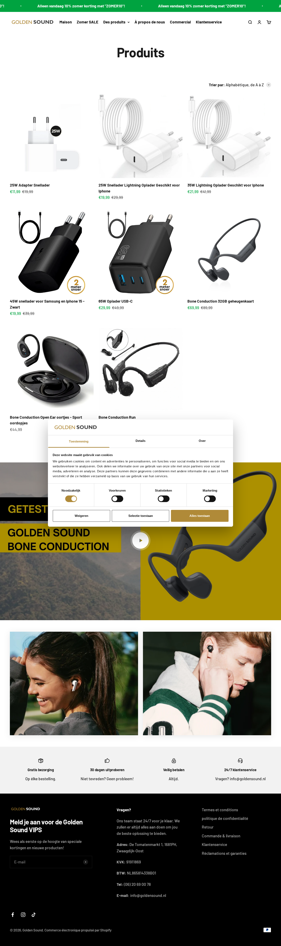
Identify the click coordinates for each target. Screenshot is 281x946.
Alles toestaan (199, 515)
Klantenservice (209, 22)
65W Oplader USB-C (116, 301)
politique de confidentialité (225, 818)
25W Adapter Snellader (30, 185)
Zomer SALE (87, 22)
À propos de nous (150, 22)
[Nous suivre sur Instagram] (23, 914)
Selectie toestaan (140, 515)
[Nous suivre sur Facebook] (12, 914)
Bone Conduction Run (117, 417)
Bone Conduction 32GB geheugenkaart (220, 301)
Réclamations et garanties (224, 853)
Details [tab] (141, 440)
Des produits (114, 22)
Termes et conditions (220, 809)
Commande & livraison (221, 835)
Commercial (180, 22)
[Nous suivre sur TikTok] (33, 914)
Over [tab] (202, 440)
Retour (208, 827)
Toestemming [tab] (78, 441)
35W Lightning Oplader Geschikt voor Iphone (225, 185)
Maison (65, 22)
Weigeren (81, 515)
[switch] (117, 498)
